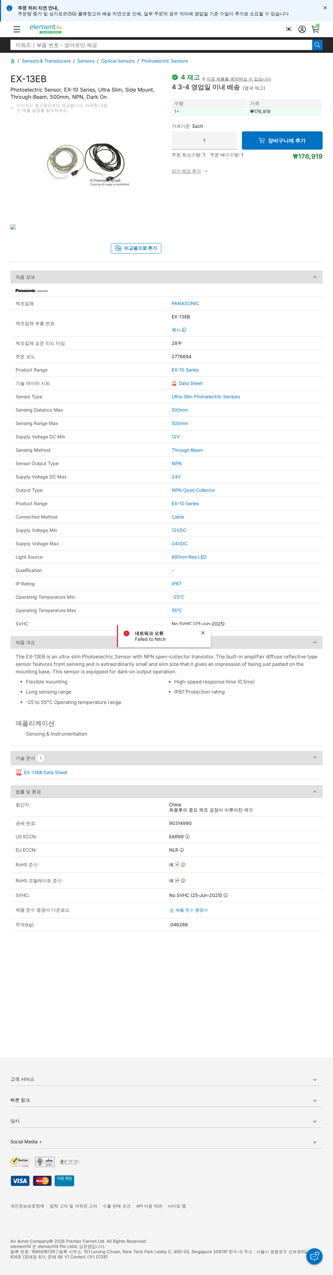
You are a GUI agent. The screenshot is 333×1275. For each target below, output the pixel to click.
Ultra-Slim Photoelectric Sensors (206, 396)
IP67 (176, 583)
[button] (17, 29)
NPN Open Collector (193, 490)
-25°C (178, 597)
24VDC (179, 543)
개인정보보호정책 (27, 1206)
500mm (180, 410)
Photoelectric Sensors (164, 61)
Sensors (85, 61)
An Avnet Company (29, 1241)
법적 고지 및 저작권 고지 (73, 1206)
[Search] (317, 45)
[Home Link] (58, 29)
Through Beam (187, 450)
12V (176, 436)
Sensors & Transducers (46, 61)
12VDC (179, 530)
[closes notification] (325, 8)
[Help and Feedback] (314, 1256)
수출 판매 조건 (117, 1206)
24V (176, 476)
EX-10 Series (185, 370)
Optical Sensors (118, 61)
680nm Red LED (189, 557)
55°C (177, 610)
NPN (177, 463)
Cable (178, 517)
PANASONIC (185, 303)
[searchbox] (161, 45)
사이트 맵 (177, 1206)
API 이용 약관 (149, 1206)
